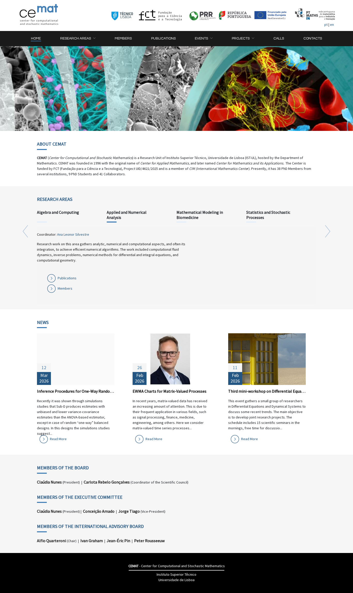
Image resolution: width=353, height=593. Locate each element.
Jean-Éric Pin (118, 540)
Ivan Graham (91, 540)
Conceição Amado (98, 511)
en (332, 24)
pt (326, 24)
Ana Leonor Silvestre (73, 234)
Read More (58, 439)
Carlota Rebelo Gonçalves (107, 482)
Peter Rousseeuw (149, 540)
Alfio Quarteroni (51, 540)
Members (65, 288)
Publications (67, 278)
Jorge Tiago (129, 511)
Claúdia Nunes (49, 482)
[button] (78, 38)
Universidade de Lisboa (176, 580)
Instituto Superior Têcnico (176, 574)
